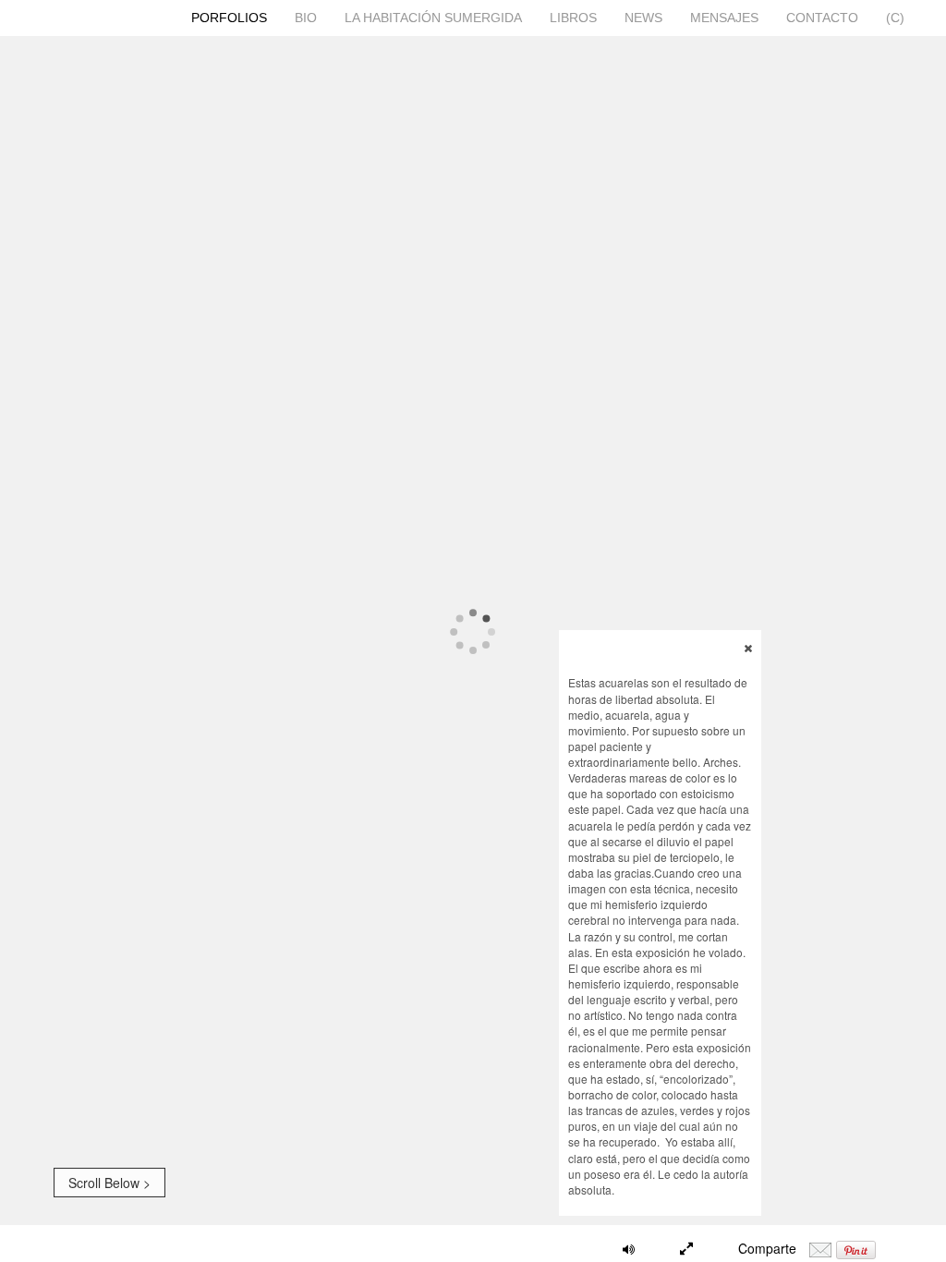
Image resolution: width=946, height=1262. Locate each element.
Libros (573, 17)
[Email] (820, 1248)
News (643, 17)
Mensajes (724, 17)
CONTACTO (822, 17)
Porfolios (229, 17)
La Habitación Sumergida (433, 17)
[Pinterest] (856, 1248)
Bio (306, 17)
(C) (895, 17)
